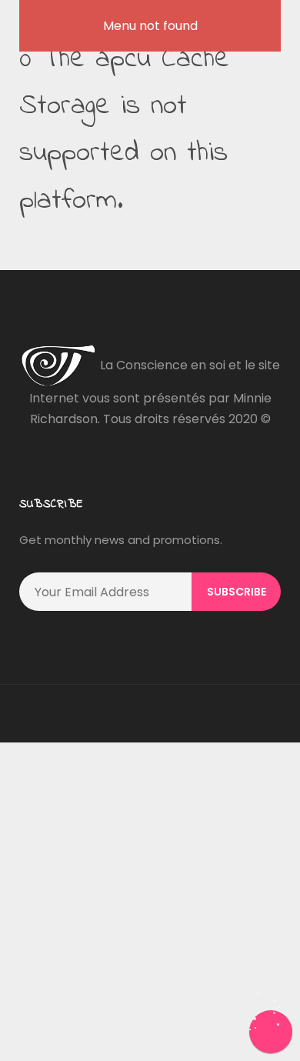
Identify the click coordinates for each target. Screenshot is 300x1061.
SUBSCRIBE (236, 591)
